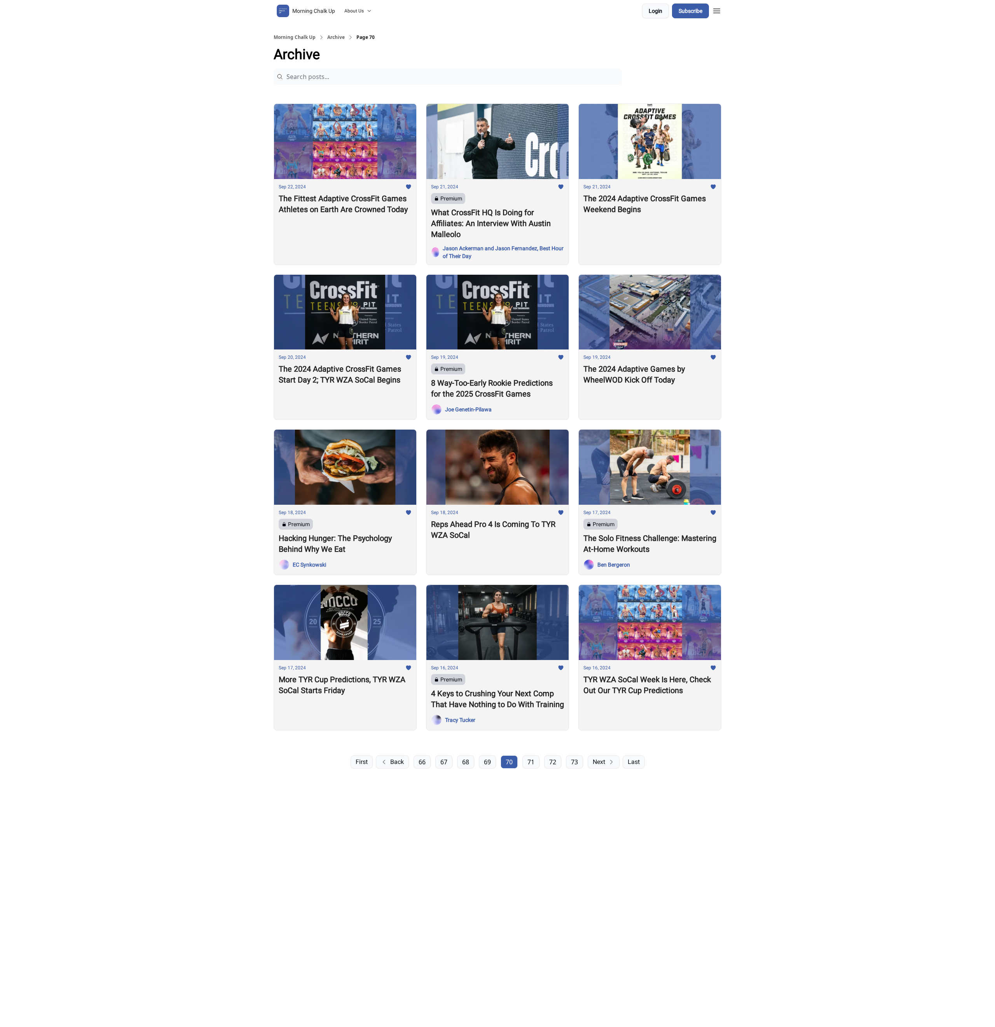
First (362, 761)
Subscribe (690, 11)
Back (397, 761)
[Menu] (716, 10)
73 (574, 762)
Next (599, 761)
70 (509, 762)
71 (530, 762)
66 (422, 762)
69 (487, 762)
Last (634, 761)
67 (443, 762)
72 (552, 762)
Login (655, 11)
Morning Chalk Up (295, 37)
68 (465, 762)
